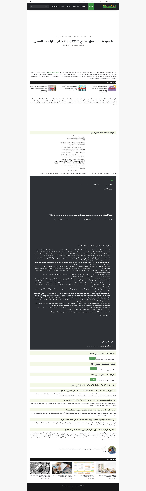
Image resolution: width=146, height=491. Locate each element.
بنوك (69, 6)
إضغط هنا (92, 358)
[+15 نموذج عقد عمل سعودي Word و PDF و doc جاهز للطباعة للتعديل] (62, 468)
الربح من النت (76, 6)
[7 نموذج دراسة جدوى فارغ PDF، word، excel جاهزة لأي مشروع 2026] (84, 468)
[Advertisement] (73, 23)
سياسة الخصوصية (85, 1)
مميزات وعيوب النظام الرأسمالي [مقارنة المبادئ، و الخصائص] (69, 87)
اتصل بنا (78, 1)
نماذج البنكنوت (94, 1)
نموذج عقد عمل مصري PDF (124, 56)
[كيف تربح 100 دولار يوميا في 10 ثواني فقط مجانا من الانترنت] (106, 468)
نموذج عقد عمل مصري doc (124, 59)
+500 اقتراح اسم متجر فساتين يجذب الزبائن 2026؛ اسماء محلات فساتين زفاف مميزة (38, 88)
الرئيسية (88, 36)
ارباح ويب (100, 1)
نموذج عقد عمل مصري (53, 72)
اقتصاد (91, 6)
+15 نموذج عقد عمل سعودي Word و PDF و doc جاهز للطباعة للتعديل (62, 476)
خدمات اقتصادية (55, 6)
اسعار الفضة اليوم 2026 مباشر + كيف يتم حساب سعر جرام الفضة (40, 476)
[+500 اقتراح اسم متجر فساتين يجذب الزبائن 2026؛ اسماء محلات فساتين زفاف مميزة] (52, 88)
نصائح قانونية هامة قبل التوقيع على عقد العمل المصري (125, 68)
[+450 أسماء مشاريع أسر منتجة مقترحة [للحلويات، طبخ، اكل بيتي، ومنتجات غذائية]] (112, 88)
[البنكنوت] (109, 6)
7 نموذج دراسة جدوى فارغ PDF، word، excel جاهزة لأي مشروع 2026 (84, 476)
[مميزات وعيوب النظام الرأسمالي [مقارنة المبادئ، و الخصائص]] (82, 88)
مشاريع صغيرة (84, 6)
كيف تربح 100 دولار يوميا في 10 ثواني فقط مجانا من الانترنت (107, 476)
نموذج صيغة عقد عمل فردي (124, 49)
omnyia (81, 45)
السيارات (63, 6)
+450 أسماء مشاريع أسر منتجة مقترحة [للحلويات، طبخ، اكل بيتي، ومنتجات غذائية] (99, 88)
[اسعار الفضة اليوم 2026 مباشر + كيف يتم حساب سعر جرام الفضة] (40, 468)
